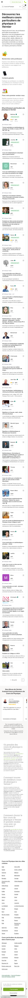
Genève (3, 897)
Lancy (3, 903)
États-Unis (16, 966)
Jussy (15, 900)
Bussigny (4, 878)
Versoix (16, 930)
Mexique (16, 957)
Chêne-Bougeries (18, 881)
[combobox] (11, 6)
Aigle (3, 866)
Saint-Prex (4, 927)
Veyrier (3, 933)
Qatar (15, 960)
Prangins (16, 914)
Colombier (16, 885)
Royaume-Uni (5, 963)
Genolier (16, 894)
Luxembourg (5, 957)
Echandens (17, 891)
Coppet (3, 888)
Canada (3, 948)
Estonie (16, 951)
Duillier (3, 891)
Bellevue (16, 872)
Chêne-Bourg (5, 885)
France (3, 954)
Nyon (3, 911)
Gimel (15, 897)
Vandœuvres (5, 930)
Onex (15, 911)
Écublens (16, 933)
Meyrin (3, 908)
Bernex (3, 875)
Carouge (16, 878)
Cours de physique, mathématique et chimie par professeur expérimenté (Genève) (15, 701)
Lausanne (16, 903)
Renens (16, 920)
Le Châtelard (5, 906)
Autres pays (5, 969)
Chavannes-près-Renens (6, 882)
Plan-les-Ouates (5, 914)
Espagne (4, 951)
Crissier (16, 888)
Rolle (3, 923)
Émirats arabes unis (6, 966)
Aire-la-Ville (17, 866)
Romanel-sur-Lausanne (17, 924)
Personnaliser (13, 993)
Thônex (16, 927)
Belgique (16, 945)
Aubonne (4, 872)
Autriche (4, 945)
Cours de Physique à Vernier (8, 976)
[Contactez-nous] (25, 2)
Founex (3, 894)
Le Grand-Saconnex (19, 906)
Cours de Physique (15, 975)
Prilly (3, 917)
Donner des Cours (16, 2)
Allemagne (4, 943)
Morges (16, 908)
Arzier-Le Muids (18, 869)
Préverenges (17, 917)
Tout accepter (14, 989)
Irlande (16, 954)
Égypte (16, 963)
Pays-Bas (4, 960)
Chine (15, 948)
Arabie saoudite (18, 943)
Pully (3, 920)
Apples (3, 869)
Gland (3, 900)
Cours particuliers (6, 975)
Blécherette (17, 875)
